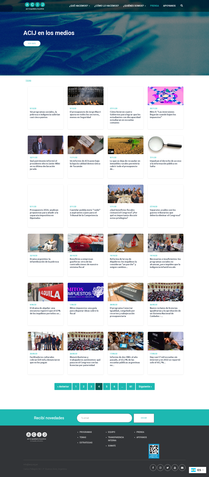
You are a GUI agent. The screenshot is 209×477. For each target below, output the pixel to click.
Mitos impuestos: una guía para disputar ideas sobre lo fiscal (84, 311)
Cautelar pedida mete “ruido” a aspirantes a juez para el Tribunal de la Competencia (85, 213)
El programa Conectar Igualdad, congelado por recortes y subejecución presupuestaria (122, 312)
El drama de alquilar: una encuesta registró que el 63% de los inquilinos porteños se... (45, 311)
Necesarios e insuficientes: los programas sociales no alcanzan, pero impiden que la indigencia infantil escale (165, 263)
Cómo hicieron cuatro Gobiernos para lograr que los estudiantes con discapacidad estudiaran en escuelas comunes (125, 117)
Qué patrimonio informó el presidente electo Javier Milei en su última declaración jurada (45, 165)
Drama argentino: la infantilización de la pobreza (44, 260)
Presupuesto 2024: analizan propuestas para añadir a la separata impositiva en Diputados (44, 214)
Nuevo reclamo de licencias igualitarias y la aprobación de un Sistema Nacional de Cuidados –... (165, 312)
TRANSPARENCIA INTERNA (116, 439)
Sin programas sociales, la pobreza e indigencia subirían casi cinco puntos (45, 115)
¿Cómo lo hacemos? (106, 5)
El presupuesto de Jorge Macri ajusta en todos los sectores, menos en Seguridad (85, 115)
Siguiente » (145, 386)
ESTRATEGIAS (86, 442)
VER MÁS (32, 43)
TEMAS (83, 437)
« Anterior (63, 386)
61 (131, 386)
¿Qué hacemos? (79, 5)
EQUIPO (111, 432)
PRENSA (154, 5)
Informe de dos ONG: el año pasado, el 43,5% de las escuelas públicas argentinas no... (125, 361)
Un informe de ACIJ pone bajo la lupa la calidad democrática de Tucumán (85, 164)
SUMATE (112, 446)
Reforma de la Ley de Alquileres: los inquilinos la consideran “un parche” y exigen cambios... (123, 263)
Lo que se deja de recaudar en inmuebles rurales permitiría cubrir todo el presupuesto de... (125, 165)
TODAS (28, 81)
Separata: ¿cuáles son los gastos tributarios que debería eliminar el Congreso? (165, 213)
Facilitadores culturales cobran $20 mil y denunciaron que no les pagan (45, 360)
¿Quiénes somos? (133, 5)
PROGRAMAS (86, 432)
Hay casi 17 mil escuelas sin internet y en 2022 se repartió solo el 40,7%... (165, 360)
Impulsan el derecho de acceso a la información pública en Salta (165, 164)
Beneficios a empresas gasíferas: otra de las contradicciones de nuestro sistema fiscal (84, 263)
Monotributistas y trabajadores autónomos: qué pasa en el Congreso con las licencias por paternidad (85, 361)
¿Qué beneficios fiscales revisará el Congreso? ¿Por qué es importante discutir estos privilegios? (123, 214)
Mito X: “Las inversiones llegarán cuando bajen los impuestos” (163, 115)
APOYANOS (169, 5)
